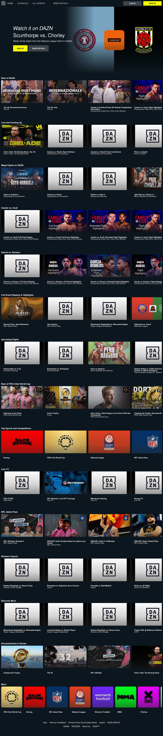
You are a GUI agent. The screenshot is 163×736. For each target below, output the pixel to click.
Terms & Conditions (57, 722)
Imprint (102, 722)
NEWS (66, 726)
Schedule (22, 3)
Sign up (152, 3)
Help (45, 722)
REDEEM (76, 726)
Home (10, 3)
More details (60, 3)
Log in (132, 3)
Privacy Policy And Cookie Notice (82, 722)
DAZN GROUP (113, 722)
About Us (86, 726)
